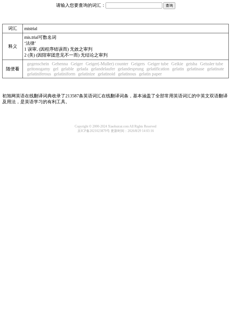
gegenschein (38, 63)
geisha (191, 63)
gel (55, 68)
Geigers (138, 63)
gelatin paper (150, 73)
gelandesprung (131, 68)
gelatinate (215, 68)
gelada (82, 68)
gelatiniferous (39, 73)
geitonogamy (38, 68)
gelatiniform (64, 73)
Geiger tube (158, 63)
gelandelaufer (103, 68)
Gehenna (60, 63)
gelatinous (127, 73)
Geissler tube (211, 63)
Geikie (177, 63)
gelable (67, 68)
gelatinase (195, 68)
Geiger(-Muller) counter (107, 63)
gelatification (157, 68)
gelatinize (86, 73)
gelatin (178, 68)
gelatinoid (106, 73)
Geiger (77, 63)
